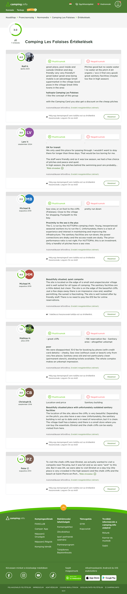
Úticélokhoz (63, 531)
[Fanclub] (32, 9)
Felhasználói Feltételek (19, 587)
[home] (15, 518)
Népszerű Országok (40, 535)
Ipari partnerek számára (65, 538)
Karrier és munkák (107, 539)
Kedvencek (105, 4)
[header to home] (16, 4)
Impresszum (38, 587)
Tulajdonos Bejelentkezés (64, 551)
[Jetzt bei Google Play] (109, 578)
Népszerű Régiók (43, 541)
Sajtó (105, 545)
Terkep (20, 10)
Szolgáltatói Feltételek (91, 587)
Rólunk (106, 532)
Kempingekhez (65, 526)
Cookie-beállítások (69, 587)
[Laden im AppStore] (92, 578)
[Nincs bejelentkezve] (118, 4)
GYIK (82, 524)
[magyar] (70, 4)
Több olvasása (53, 168)
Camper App (41, 528)
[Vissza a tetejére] (63, 507)
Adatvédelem (52, 587)
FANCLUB (40, 524)
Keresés (10, 10)
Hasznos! (111, 117)
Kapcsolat (85, 528)
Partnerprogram (65, 544)
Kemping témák (43, 546)
